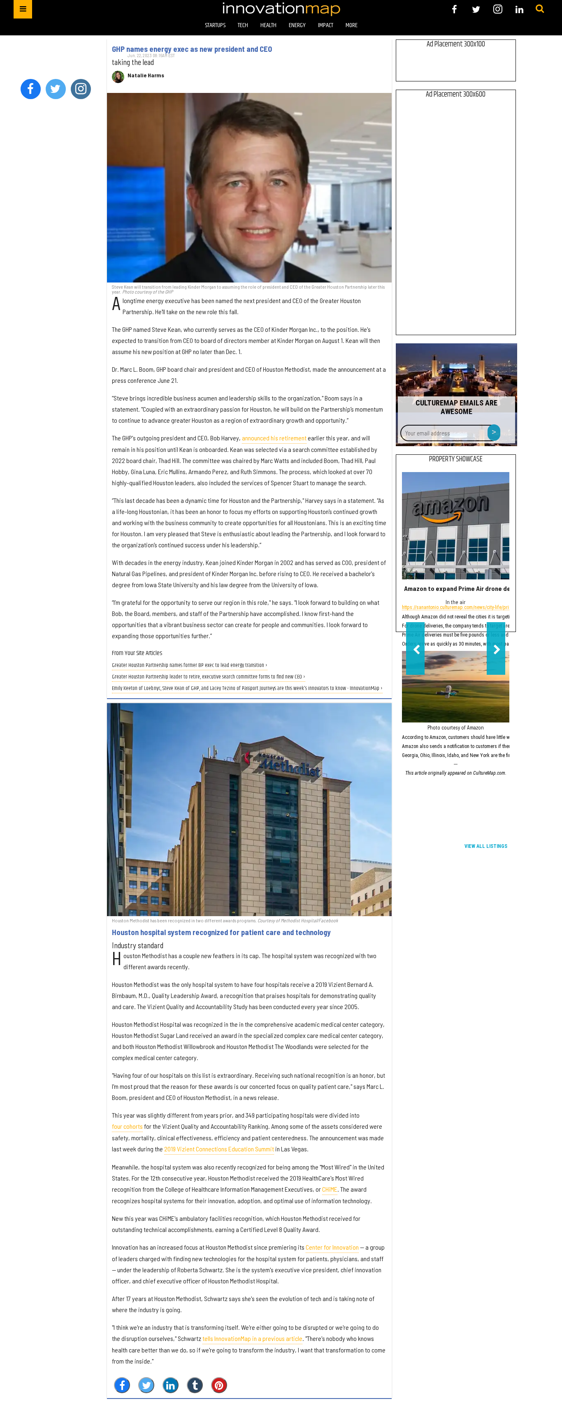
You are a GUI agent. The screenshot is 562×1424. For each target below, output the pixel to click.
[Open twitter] (476, 9)
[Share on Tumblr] (195, 1385)
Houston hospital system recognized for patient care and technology (221, 932)
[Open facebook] (454, 9)
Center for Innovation (332, 1247)
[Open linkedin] (519, 9)
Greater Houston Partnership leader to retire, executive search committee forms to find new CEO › (208, 677)
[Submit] (540, 9)
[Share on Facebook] (122, 1385)
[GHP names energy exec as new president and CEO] (249, 187)
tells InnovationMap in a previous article (252, 1338)
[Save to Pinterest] (219, 1385)
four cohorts (127, 1126)
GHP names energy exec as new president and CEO (192, 48)
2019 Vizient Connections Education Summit (219, 1149)
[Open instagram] (497, 9)
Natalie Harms (146, 75)
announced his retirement (274, 438)
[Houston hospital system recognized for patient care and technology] (249, 809)
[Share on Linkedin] (171, 1385)
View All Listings (485, 846)
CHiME (329, 1189)
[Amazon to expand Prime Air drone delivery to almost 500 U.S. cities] (455, 525)
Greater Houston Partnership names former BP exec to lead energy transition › (189, 665)
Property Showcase (456, 459)
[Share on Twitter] (146, 1385)
